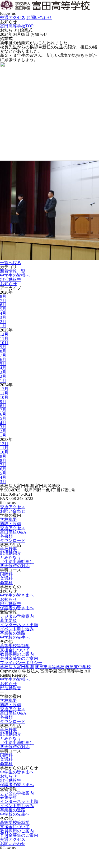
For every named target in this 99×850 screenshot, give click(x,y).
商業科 (6, 582)
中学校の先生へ (15, 637)
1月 (3, 326)
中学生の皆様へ (15, 275)
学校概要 (8, 519)
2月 (3, 321)
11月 (4, 338)
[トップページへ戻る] (45, 9)
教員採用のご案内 (17, 654)
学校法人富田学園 (17, 667)
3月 (3, 317)
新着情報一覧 (12, 271)
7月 (3, 300)
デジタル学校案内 (17, 616)
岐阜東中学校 (78, 667)
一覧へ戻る (10, 262)
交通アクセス (12, 17)
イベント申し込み (17, 629)
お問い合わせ (39, 17)
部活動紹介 (10, 553)
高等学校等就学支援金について (15, 647)
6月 (3, 305)
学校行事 (8, 549)
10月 (4, 342)
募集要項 (8, 620)
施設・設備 (10, 523)
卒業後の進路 (12, 633)
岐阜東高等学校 (49, 667)
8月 (3, 296)
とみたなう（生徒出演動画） (17, 559)
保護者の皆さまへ (17, 608)
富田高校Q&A (13, 532)
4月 (3, 313)
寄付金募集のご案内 (19, 658)
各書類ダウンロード (12, 538)
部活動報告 (10, 279)
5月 (3, 309)
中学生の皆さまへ (17, 595)
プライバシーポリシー (21, 662)
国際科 (6, 574)
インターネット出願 (19, 624)
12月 (4, 334)
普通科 (6, 578)
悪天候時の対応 (15, 566)
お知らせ (8, 283)
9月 (3, 347)
